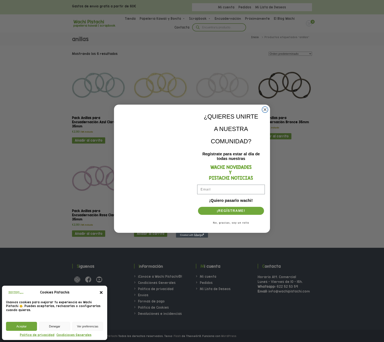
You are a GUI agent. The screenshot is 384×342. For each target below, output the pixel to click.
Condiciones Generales (73, 335)
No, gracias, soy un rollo (231, 222)
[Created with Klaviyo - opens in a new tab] (192, 235)
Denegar (54, 326)
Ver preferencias (87, 326)
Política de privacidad (37, 335)
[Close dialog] (265, 110)
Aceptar (21, 326)
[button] (101, 292)
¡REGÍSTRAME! (231, 210)
